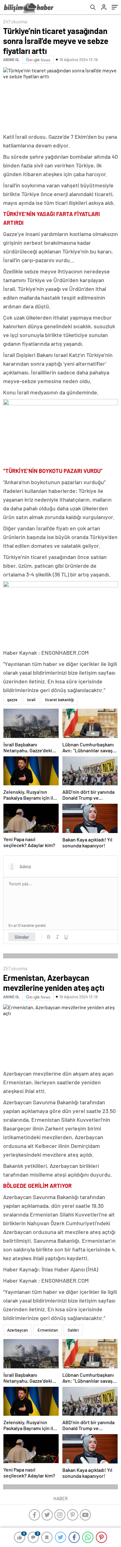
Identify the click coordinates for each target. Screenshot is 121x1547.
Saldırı (73, 1330)
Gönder (22, 937)
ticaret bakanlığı (59, 699)
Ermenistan (48, 1330)
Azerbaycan (17, 1330)
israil (31, 699)
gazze (12, 699)
